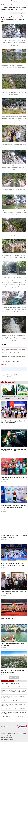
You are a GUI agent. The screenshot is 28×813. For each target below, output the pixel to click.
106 (24, 716)
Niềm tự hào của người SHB (9, 618)
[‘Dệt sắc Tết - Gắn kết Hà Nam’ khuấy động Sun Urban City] (14, 659)
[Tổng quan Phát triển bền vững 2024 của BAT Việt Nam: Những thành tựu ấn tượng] (14, 494)
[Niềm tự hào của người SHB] (14, 607)
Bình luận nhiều (20, 680)
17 (9, 697)
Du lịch (13, 361)
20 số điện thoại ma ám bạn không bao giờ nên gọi (12, 700)
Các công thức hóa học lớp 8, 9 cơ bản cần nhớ (11, 716)
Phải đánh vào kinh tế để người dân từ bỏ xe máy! (12, 683)
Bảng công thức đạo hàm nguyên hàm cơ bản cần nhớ (13, 686)
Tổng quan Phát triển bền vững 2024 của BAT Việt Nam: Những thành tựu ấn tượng (13, 507)
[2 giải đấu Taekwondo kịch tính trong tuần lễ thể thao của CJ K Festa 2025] (14, 552)
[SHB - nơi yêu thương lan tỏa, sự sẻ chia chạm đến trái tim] (14, 581)
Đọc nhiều (7, 680)
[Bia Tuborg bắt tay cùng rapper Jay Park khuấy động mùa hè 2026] (14, 438)
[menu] (1, 1)
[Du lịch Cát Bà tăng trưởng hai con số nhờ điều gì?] (14, 633)
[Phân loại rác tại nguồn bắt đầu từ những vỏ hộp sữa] (14, 466)
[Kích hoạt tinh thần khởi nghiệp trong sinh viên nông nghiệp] (9, 389)
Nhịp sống (10, 4)
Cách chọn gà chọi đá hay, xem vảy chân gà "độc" (12, 708)
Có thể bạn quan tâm (8, 382)
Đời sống (5, 4)
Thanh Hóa (8, 361)
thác (18, 361)
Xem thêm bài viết (14, 677)
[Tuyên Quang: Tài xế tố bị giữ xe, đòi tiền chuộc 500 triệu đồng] (14, 524)
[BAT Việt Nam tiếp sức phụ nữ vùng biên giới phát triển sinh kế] (14, 410)
